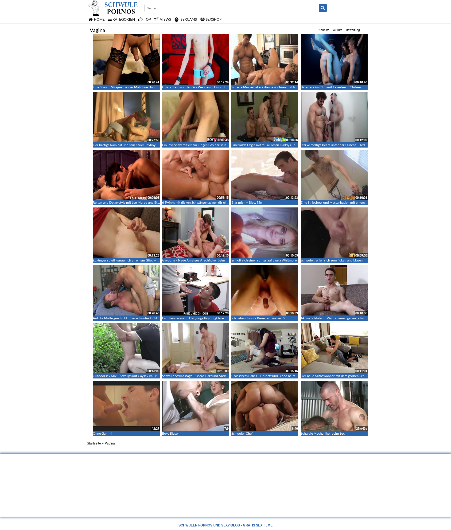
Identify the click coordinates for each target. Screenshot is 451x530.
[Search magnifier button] (323, 8)
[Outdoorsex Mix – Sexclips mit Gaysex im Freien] (126, 348)
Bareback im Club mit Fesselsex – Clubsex (331, 87)
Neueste (324, 30)
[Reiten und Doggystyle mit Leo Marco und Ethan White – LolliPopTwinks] (126, 175)
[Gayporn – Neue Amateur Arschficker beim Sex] (195, 232)
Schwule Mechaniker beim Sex (323, 433)
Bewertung (353, 30)
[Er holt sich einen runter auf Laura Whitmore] (264, 232)
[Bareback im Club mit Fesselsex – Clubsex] (334, 59)
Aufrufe (337, 30)
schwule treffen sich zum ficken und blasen (332, 260)
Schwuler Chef (242, 433)
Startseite (94, 443)
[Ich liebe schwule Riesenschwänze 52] (264, 290)
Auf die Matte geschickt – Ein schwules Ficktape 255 (131, 318)
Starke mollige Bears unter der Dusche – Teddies (336, 145)
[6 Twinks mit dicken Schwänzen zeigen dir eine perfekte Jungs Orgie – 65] (195, 175)
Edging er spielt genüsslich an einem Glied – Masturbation (135, 260)
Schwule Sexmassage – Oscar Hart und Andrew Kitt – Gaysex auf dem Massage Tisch (223, 376)
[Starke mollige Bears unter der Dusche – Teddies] (334, 117)
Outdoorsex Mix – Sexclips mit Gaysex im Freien (128, 376)
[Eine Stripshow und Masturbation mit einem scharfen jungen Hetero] (334, 175)
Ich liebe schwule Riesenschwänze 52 (258, 318)
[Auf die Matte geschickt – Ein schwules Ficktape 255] (126, 290)
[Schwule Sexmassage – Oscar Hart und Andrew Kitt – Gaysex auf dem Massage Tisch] (195, 348)
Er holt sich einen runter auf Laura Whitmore (264, 260)
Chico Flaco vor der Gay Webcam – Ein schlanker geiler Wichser (208, 87)
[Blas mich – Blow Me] (264, 175)
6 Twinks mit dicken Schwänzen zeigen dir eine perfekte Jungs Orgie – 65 (214, 202)
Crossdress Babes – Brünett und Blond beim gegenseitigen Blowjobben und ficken (290, 376)
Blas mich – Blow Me (246, 202)
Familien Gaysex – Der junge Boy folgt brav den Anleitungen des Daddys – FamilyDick (224, 318)
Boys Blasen (170, 433)
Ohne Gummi (102, 433)
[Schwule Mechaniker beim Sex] (334, 406)
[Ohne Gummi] (126, 406)
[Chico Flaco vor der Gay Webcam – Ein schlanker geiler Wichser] (195, 59)
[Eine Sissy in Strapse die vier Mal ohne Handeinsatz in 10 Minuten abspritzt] (126, 59)
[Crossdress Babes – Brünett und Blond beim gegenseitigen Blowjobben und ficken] (264, 348)
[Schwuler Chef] (264, 406)
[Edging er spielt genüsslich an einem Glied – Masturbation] (126, 232)
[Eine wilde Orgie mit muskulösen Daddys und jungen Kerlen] (264, 117)
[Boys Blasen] (195, 406)
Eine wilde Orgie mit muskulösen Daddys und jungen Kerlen (274, 145)
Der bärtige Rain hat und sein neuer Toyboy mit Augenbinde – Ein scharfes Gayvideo (154, 145)
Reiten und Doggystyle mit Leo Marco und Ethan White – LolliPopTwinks (145, 202)
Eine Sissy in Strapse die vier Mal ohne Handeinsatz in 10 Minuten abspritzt (147, 87)
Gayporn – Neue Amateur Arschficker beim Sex (196, 260)
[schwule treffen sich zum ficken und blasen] (334, 232)
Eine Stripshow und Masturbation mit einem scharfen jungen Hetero (350, 202)
